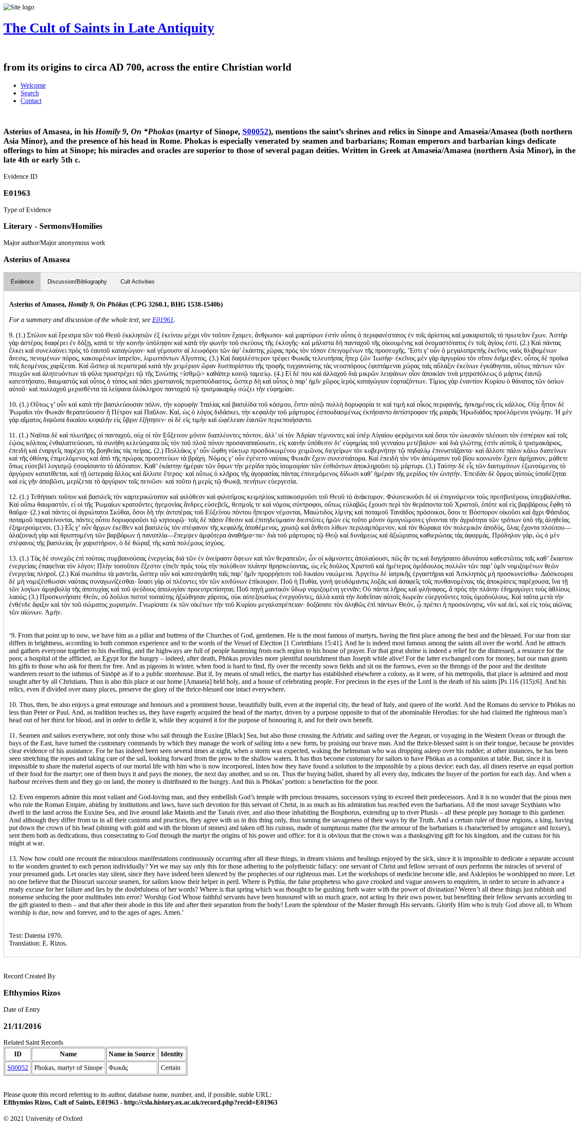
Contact (31, 100)
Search (30, 93)
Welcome (33, 85)
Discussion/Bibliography (77, 281)
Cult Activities (138, 281)
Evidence (22, 281)
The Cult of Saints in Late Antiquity (108, 27)
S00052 (255, 131)
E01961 (163, 319)
